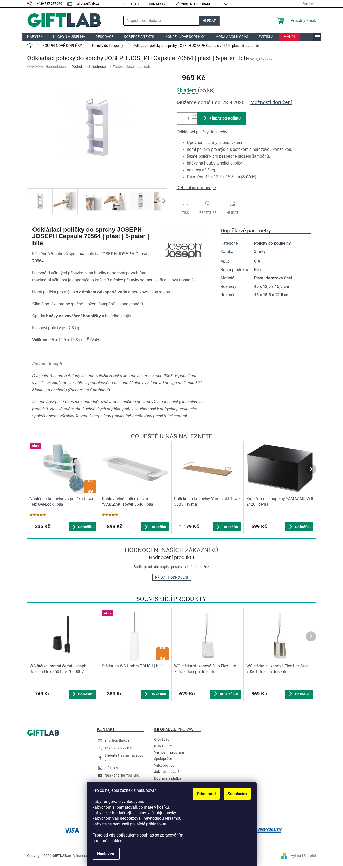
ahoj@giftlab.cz (117, 740)
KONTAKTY (157, 4)
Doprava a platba (167, 778)
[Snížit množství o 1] (194, 121)
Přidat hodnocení (171, 577)
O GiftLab (130, 4)
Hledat (209, 21)
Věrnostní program (193, 4)
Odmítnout (206, 793)
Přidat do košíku (225, 118)
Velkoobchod (164, 765)
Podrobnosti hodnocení (90, 67)
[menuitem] (35, 37)
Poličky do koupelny (272, 243)
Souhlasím (237, 793)
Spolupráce (163, 759)
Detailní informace (194, 187)
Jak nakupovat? (166, 772)
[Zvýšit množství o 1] (194, 115)
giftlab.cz (112, 768)
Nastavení (106, 853)
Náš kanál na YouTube (122, 775)
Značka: (131, 67)
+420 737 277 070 (119, 748)
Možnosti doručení (271, 102)
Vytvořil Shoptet (303, 856)
